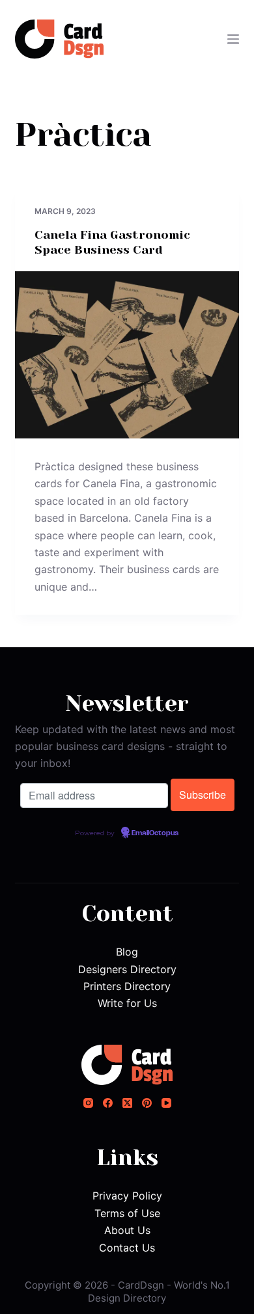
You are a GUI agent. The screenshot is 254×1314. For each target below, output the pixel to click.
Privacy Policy (127, 1195)
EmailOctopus (155, 833)
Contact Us (127, 1247)
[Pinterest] (147, 1103)
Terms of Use (127, 1213)
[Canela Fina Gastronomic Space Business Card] (126, 354)
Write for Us (127, 1003)
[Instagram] (88, 1103)
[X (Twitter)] (127, 1103)
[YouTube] (166, 1103)
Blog (127, 951)
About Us (127, 1230)
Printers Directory (127, 986)
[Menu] (233, 39)
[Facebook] (108, 1103)
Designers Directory (127, 969)
